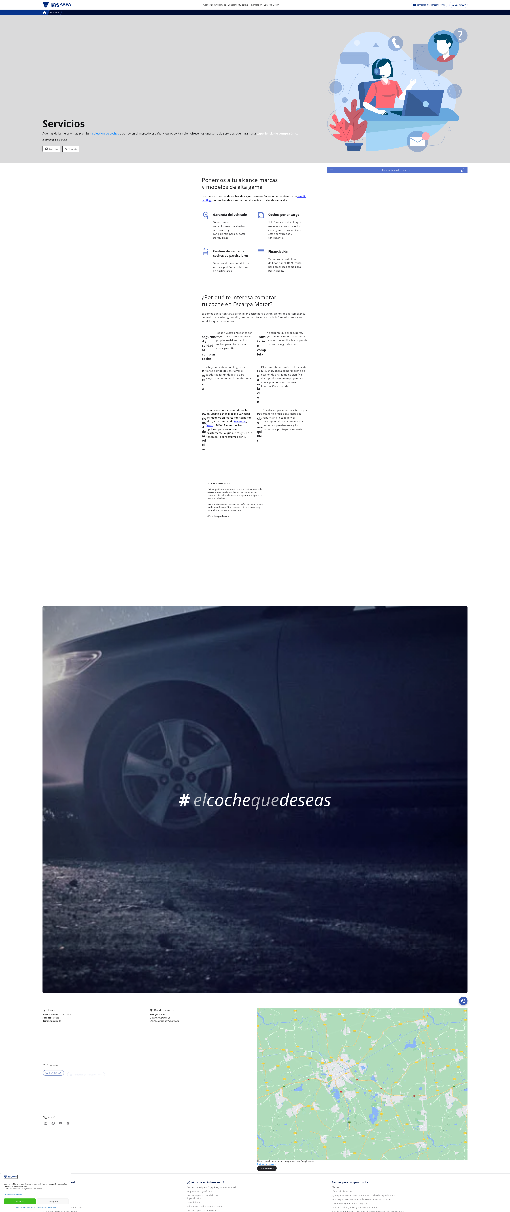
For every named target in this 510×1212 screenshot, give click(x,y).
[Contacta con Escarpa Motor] (463, 1001)
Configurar (53, 1201)
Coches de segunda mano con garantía (351, 1203)
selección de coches (105, 133)
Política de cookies (23, 1207)
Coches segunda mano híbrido (202, 1195)
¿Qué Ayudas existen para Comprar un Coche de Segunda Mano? (364, 1195)
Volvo (210, 425)
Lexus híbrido (194, 1202)
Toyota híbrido (194, 1198)
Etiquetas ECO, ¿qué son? (199, 1191)
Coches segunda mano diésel (201, 1210)
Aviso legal (52, 1207)
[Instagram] (45, 1123)
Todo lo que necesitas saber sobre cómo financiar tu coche (361, 1199)
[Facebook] (53, 1123)
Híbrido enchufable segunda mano (204, 1206)
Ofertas (335, 1187)
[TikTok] (68, 1123)
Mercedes (240, 421)
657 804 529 (55, 1071)
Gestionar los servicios (13, 1194)
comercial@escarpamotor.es (88, 1071)
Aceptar (20, 1201)
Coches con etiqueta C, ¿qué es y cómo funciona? (211, 1187)
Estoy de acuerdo (267, 1168)
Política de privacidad (39, 1207)
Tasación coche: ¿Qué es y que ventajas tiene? (354, 1207)
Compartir (72, 149)
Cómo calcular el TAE (342, 1191)
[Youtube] (60, 1123)
